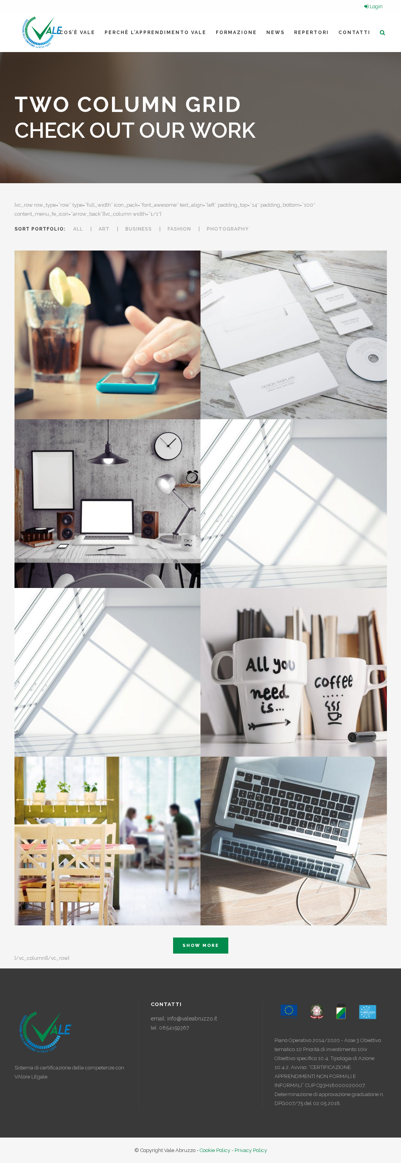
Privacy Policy (251, 1150)
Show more (200, 945)
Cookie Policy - (217, 1150)
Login (375, 6)
